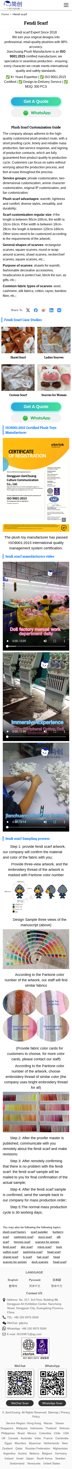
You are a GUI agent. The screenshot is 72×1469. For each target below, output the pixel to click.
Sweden (60, 1458)
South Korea (44, 1458)
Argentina (9, 1453)
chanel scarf (10, 1256)
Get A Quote (36, 101)
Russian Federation (37, 1448)
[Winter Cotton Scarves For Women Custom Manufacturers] (54, 340)
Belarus (34, 1453)
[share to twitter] (28, 310)
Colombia (45, 1433)
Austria (22, 1453)
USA (66, 1433)
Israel (19, 1458)
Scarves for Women (54, 395)
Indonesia (36, 1428)
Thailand (50, 1428)
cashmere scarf (23, 1236)
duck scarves (40, 1261)
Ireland (9, 1458)
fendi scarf (9, 1246)
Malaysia (21, 1428)
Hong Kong (34, 1423)
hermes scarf (22, 1241)
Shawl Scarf (18, 357)
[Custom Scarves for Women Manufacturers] (54, 377)
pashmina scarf (32, 1251)
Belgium (47, 1453)
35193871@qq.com (29, 1334)
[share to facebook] (36, 310)
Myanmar (35, 1443)
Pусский (35, 1279)
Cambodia (61, 1438)
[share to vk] (59, 310)
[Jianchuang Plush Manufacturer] (13, 9)
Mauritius (20, 1443)
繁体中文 (56, 1285)
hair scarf (43, 1256)
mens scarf (44, 1246)
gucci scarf (45, 1236)
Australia (26, 1438)
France (48, 1438)
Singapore (6, 1428)
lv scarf (27, 1256)
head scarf (54, 1251)
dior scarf (27, 1246)
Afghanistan (60, 1448)
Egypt (8, 1443)
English (13, 1279)
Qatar (19, 1448)
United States (51, 1463)
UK (3, 1438)
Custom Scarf (18, 395)
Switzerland (17, 1463)
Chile (57, 1433)
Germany (61, 1453)
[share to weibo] (44, 310)
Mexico (31, 1433)
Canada (13, 1438)
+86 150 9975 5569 (26, 1317)
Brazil (21, 1433)
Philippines (8, 1433)
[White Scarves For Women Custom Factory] (18, 377)
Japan (30, 1458)
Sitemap (53, 1412)
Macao (48, 1423)
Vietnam (64, 1428)
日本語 (57, 1279)
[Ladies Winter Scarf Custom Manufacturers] (18, 340)
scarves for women (47, 1241)
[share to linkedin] (51, 310)
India (38, 1438)
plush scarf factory (14, 1231)
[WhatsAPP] (36, 112)
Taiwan (59, 1423)
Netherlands (51, 1443)
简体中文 (34, 1285)
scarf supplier (39, 1231)
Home (5, 14)
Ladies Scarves (54, 357)
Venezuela (33, 1463)
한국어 (13, 1285)
